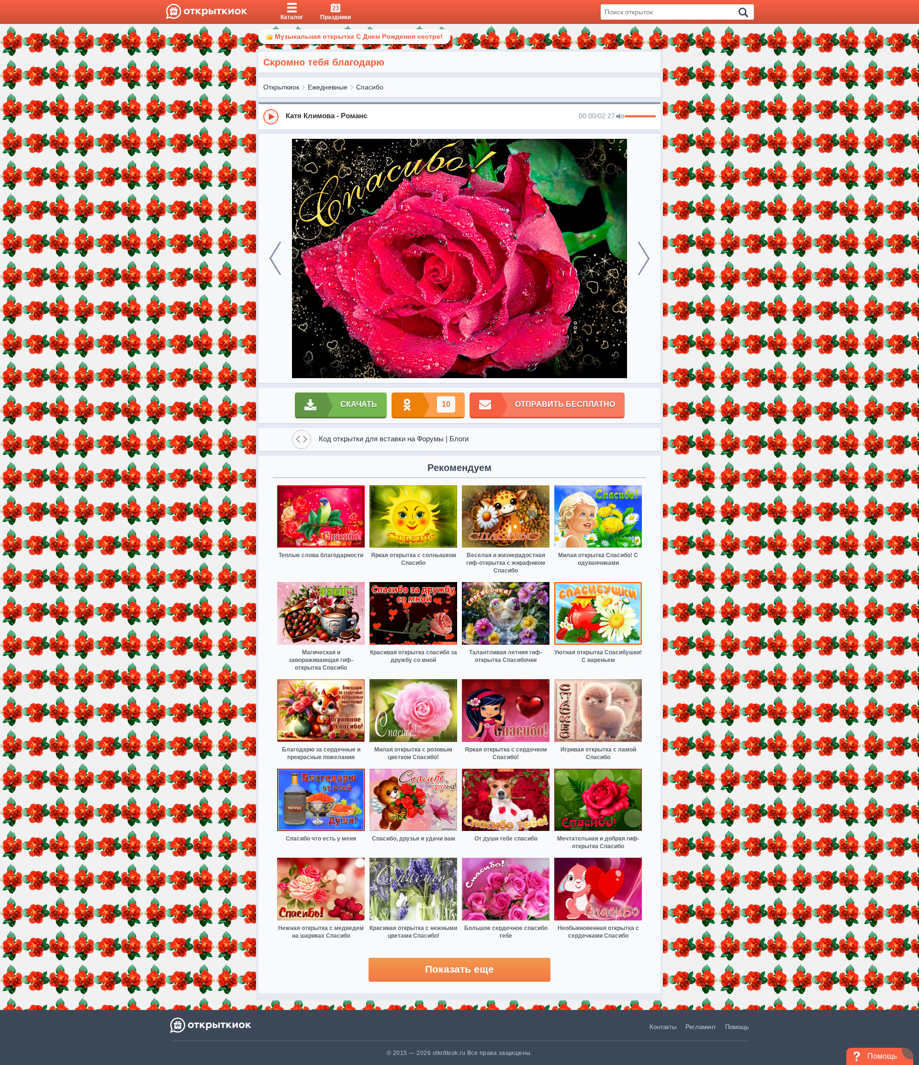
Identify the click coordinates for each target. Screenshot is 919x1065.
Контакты (663, 1027)
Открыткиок (281, 87)
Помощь (737, 1027)
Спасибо (369, 87)
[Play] (271, 116)
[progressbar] (640, 116)
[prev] (275, 258)
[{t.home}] (211, 1025)
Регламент (700, 1027)
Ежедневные (327, 87)
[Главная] (206, 12)
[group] (459, 116)
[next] (643, 258)
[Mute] (620, 117)
